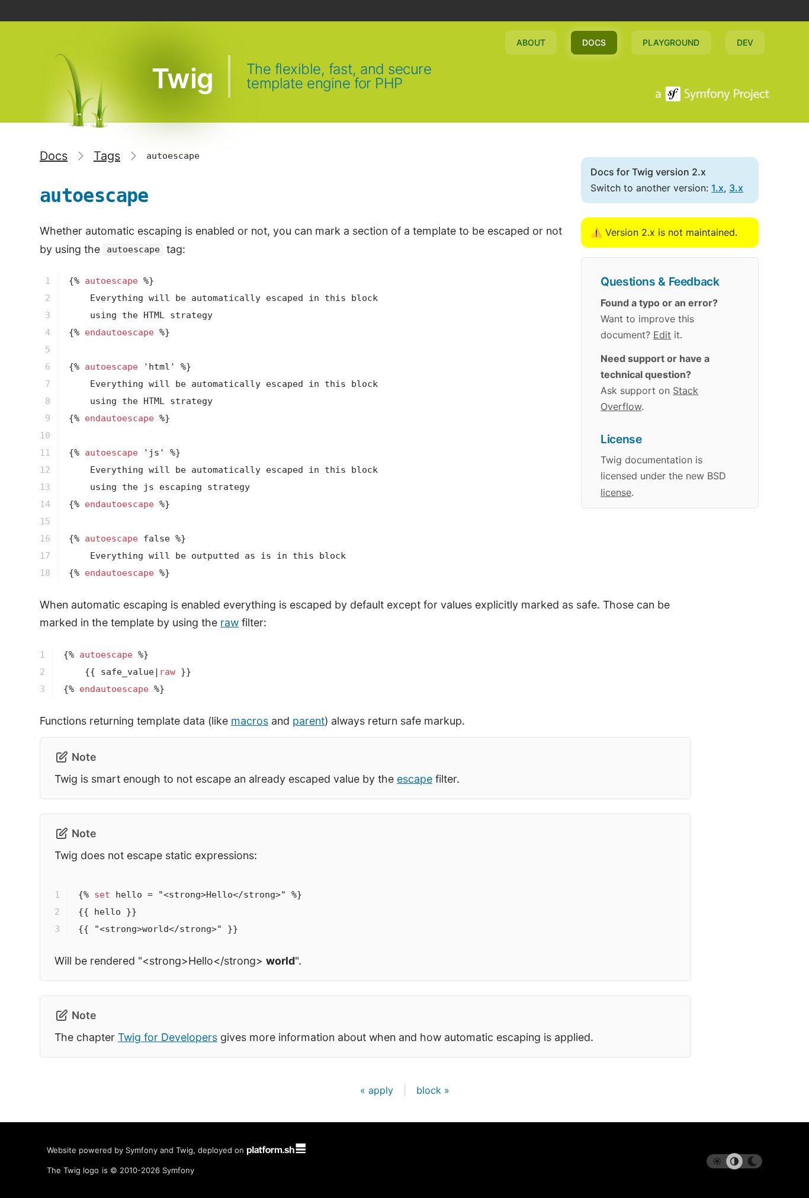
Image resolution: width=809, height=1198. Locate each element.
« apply (378, 1090)
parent (309, 721)
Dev (745, 42)
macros (249, 721)
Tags (107, 156)
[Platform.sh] (276, 1150)
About (530, 42)
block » (433, 1090)
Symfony (178, 1170)
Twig (182, 78)
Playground (671, 42)
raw (229, 622)
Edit (662, 335)
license (616, 492)
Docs (594, 42)
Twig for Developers (167, 1037)
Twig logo (81, 1170)
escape (414, 779)
